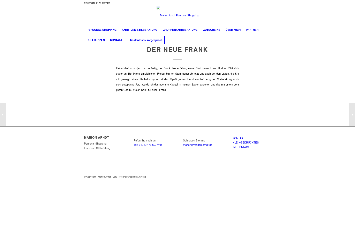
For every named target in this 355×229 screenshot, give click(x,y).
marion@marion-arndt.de (197, 145)
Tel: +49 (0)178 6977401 (148, 145)
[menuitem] (101, 30)
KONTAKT (239, 138)
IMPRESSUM (241, 147)
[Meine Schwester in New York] (3, 114)
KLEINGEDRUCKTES (246, 142)
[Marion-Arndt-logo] (177, 15)
